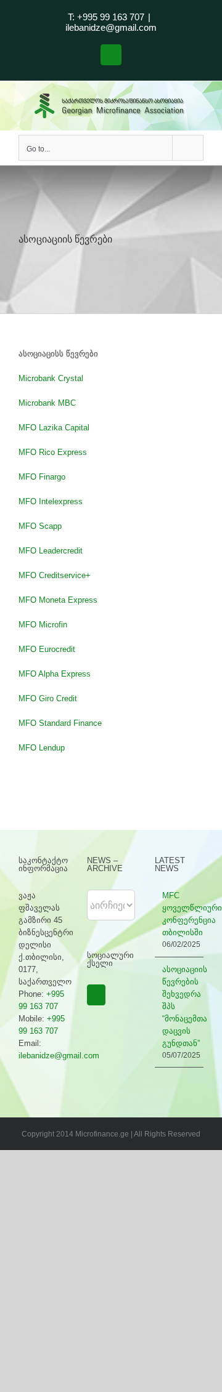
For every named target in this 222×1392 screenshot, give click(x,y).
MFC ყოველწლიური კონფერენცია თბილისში (179, 914)
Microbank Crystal (50, 378)
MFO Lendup (41, 747)
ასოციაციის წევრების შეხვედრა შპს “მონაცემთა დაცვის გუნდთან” (179, 1006)
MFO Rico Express (52, 452)
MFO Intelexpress (50, 501)
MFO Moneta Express (57, 600)
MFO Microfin (42, 624)
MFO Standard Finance (60, 723)
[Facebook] (96, 994)
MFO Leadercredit (51, 550)
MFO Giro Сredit (47, 698)
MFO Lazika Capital (55, 427)
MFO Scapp (40, 526)
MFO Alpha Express (54, 673)
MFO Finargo (41, 476)
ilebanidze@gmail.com (111, 27)
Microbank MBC (47, 403)
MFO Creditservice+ (54, 575)
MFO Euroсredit (48, 649)
